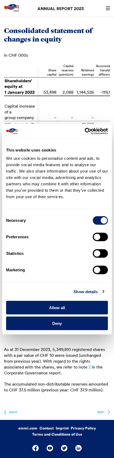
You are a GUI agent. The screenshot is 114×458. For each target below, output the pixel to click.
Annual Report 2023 (60, 8)
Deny (57, 323)
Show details (85, 291)
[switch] (100, 237)
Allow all (57, 307)
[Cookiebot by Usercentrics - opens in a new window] (85, 131)
